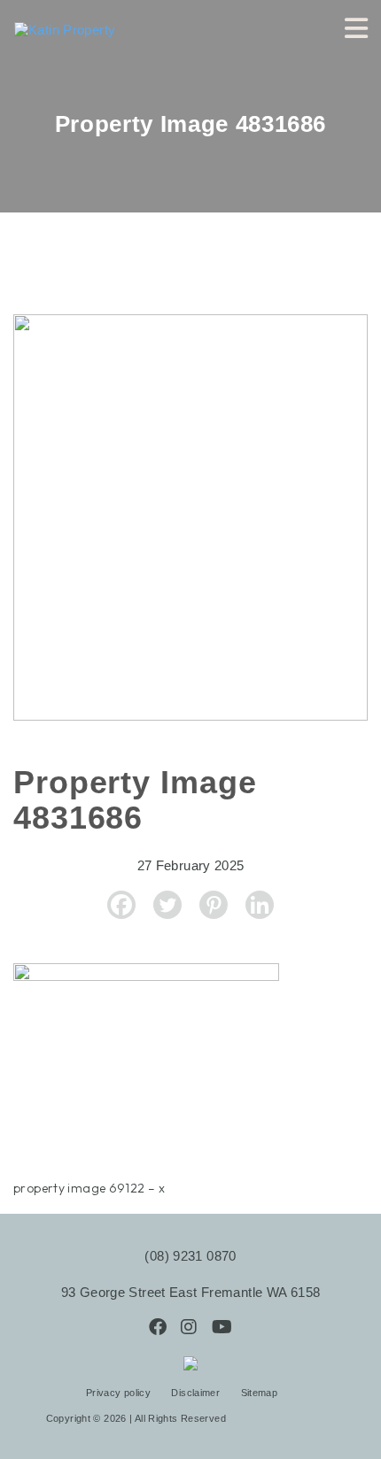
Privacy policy (120, 1392)
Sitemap (259, 1392)
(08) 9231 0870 (190, 1255)
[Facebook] (121, 905)
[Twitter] (167, 905)
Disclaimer (196, 1392)
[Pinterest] (213, 905)
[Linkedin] (259, 905)
